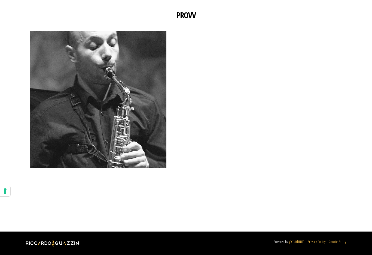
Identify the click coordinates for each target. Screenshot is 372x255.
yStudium (296, 241)
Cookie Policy (337, 241)
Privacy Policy (316, 241)
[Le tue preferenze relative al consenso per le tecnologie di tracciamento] (5, 191)
